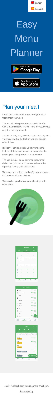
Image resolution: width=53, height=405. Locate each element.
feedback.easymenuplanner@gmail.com (30, 386)
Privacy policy (26, 391)
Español (39, 9)
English (38, 3)
